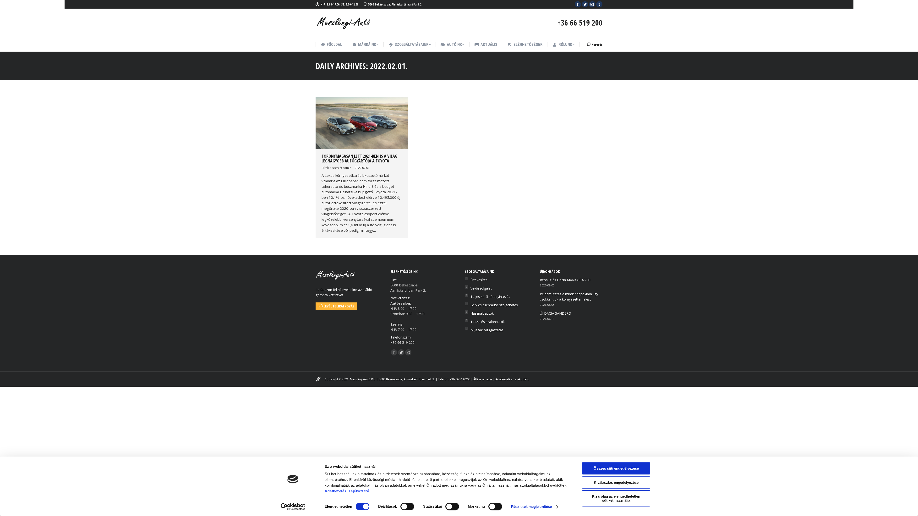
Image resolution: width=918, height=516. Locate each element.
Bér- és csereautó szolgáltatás (494, 305)
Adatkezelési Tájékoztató (512, 379)
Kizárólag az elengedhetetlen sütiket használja (616, 498)
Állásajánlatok (482, 379)
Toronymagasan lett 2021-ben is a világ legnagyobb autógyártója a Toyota (359, 158)
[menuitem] (331, 44)
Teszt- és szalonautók (487, 321)
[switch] (407, 506)
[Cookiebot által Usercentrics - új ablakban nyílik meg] (293, 506)
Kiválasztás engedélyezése (616, 482)
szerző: (341, 168)
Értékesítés (478, 280)
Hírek (325, 168)
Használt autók (482, 313)
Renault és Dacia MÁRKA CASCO (565, 280)
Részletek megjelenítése (531, 507)
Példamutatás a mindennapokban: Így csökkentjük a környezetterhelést (569, 296)
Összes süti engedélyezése (616, 468)
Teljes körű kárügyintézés (490, 296)
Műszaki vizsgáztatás (486, 330)
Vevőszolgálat (481, 288)
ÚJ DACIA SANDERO (555, 313)
